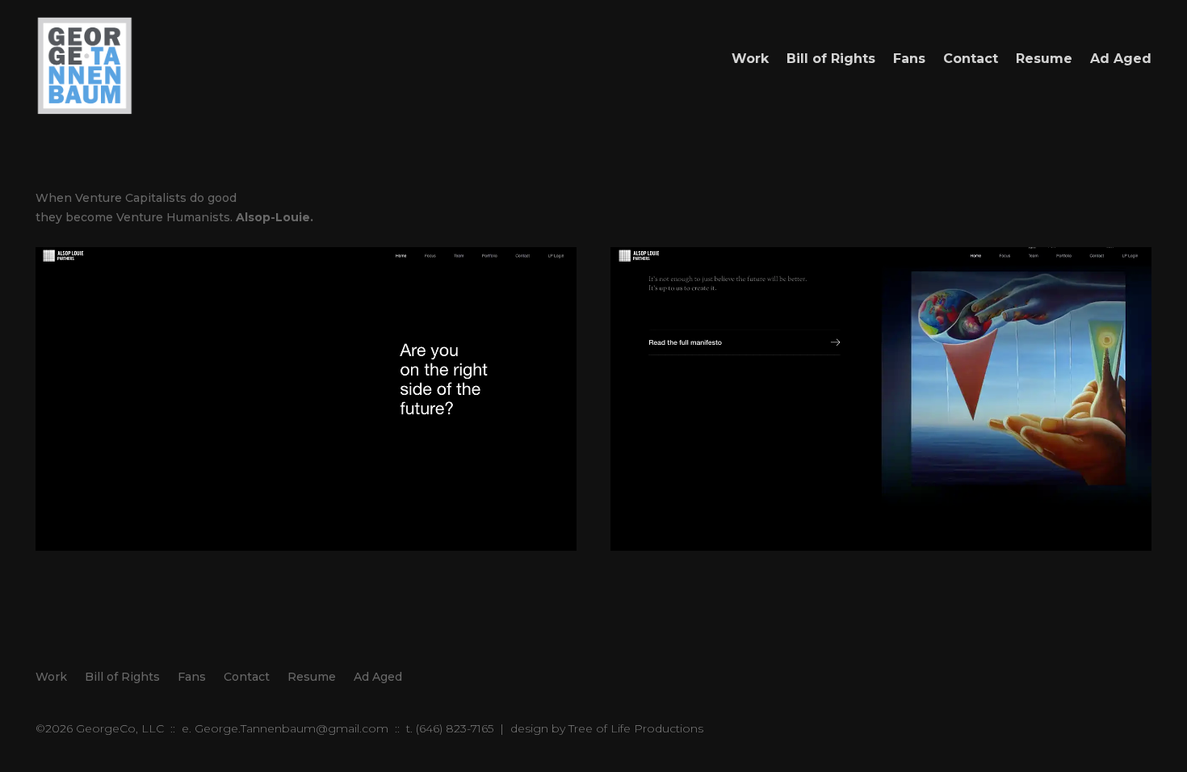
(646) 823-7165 (454, 728)
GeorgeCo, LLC (120, 728)
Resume (1044, 58)
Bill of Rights (830, 58)
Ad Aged (1120, 58)
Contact (970, 58)
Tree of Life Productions (635, 728)
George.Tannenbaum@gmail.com (291, 728)
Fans (909, 58)
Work (750, 58)
